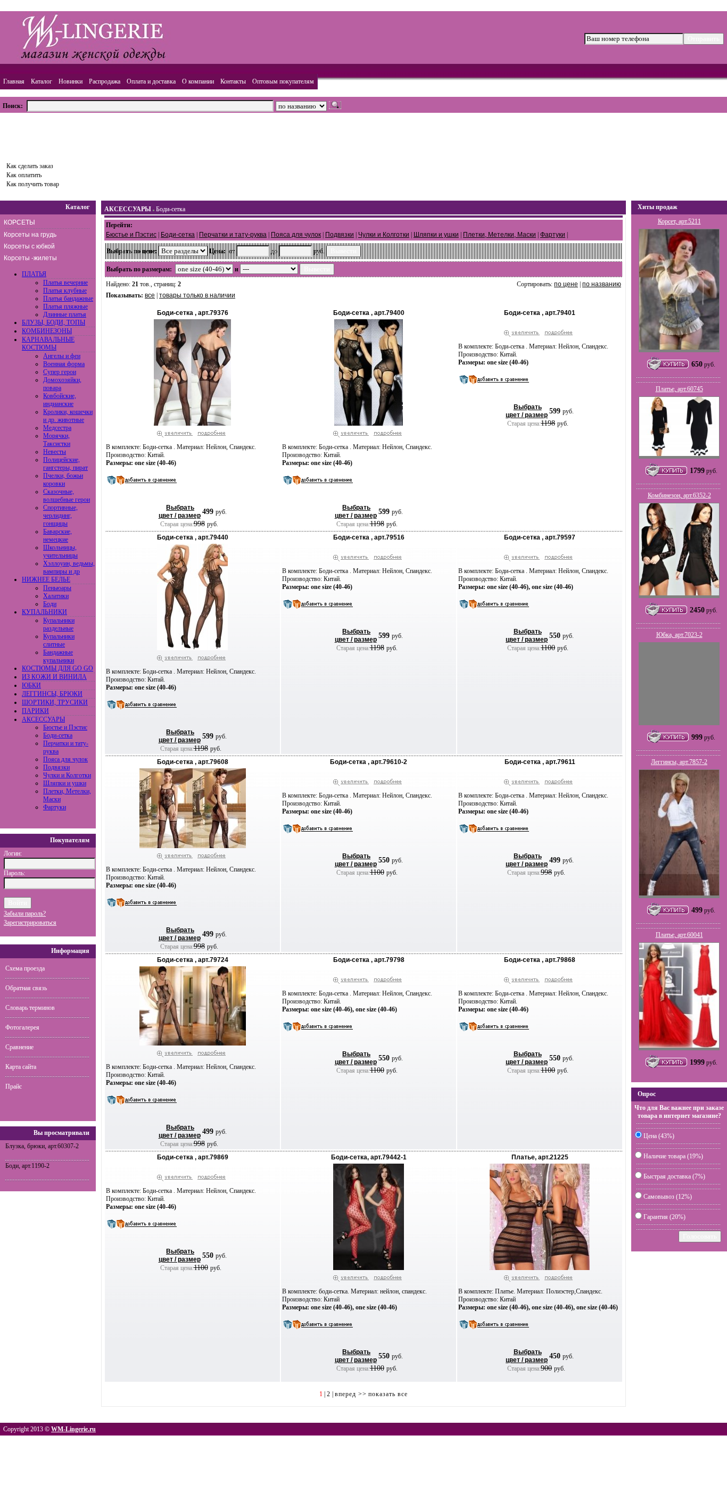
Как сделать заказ (29, 166)
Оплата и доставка (151, 81)
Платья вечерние (65, 282)
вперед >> (351, 1394)
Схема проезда (25, 968)
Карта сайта (20, 1067)
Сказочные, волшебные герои (66, 495)
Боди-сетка (57, 735)
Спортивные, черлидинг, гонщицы (60, 515)
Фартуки (54, 807)
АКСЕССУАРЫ (43, 719)
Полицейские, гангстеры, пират (65, 463)
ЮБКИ (31, 685)
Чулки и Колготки (67, 775)
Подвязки (56, 767)
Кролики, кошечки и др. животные (68, 416)
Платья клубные (65, 290)
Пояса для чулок (65, 759)
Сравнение (19, 1047)
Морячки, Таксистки (56, 439)
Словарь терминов (30, 1007)
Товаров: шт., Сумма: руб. (51, 134)
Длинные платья (64, 314)
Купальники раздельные (59, 624)
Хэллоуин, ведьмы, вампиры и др (69, 567)
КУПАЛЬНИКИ (44, 612)
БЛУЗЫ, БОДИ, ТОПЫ (53, 322)
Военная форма (64, 364)
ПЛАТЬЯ (34, 274)
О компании (198, 81)
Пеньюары (57, 588)
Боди (49, 604)
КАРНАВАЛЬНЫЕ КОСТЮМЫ (48, 343)
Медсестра (57, 428)
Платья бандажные (68, 298)
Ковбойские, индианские (59, 400)
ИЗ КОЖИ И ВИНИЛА (54, 677)
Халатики (56, 596)
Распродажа (104, 81)
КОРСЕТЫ (19, 222)
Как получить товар (32, 184)
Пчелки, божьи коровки (63, 479)
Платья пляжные (65, 306)
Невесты (54, 451)
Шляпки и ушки (64, 783)
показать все (388, 1394)
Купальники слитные (59, 640)
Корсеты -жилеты (30, 258)
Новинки (70, 81)
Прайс (13, 1086)
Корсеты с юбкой (29, 246)
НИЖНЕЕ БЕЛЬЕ (46, 579)
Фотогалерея (22, 1027)
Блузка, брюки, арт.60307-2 (42, 1146)
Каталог (41, 81)
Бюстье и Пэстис (65, 727)
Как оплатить (24, 175)
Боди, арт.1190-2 (27, 1165)
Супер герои (59, 372)
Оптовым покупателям (283, 81)
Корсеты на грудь (30, 234)
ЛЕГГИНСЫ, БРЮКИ (52, 694)
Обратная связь (26, 988)
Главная (13, 81)
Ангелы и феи (61, 356)
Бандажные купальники (58, 656)
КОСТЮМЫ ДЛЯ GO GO (57, 668)
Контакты (233, 81)
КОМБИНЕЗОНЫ (47, 331)
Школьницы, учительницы (60, 551)
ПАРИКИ (35, 711)
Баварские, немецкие (57, 535)
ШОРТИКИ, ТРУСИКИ (55, 702)
